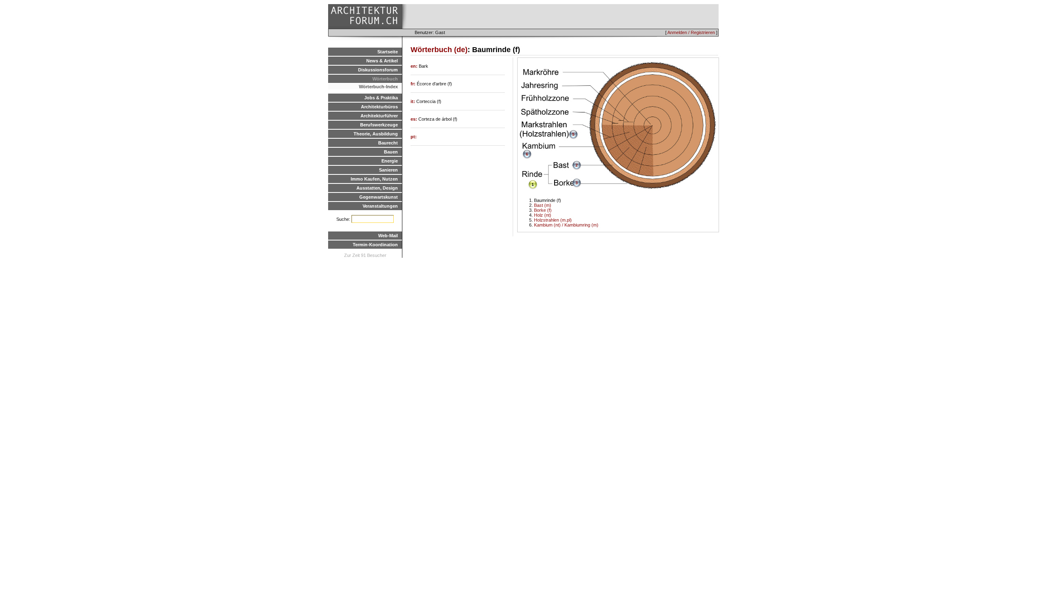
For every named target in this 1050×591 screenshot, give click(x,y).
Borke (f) (543, 210)
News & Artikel (382, 60)
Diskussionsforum (378, 69)
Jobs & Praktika (381, 97)
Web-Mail (388, 235)
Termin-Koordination (375, 244)
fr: (414, 83)
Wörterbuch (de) (439, 50)
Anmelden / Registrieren (691, 32)
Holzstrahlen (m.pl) (553, 220)
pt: (414, 136)
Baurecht (388, 142)
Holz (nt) (542, 215)
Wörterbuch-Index (378, 86)
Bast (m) (542, 205)
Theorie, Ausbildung (376, 133)
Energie (389, 160)
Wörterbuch (385, 78)
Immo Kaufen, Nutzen (374, 178)
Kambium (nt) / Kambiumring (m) (566, 224)
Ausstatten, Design (377, 188)
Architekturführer (379, 115)
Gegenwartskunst (378, 197)
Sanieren (388, 169)
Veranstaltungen (380, 206)
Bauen (391, 151)
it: (413, 101)
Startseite (387, 51)
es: (414, 119)
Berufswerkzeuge (379, 124)
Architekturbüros (379, 106)
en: (415, 66)
